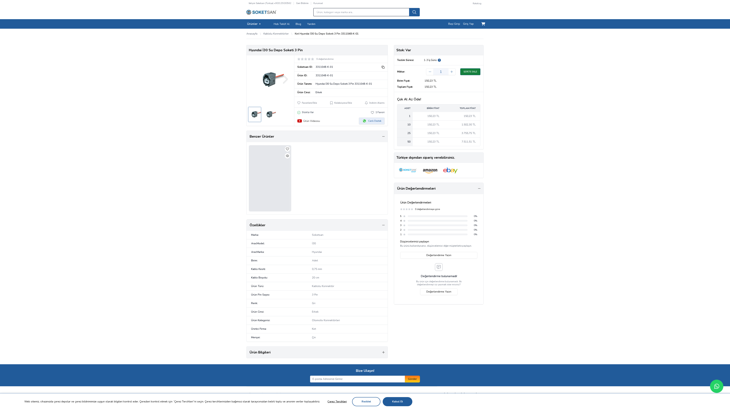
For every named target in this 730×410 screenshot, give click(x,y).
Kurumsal (318, 3)
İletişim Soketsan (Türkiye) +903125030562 (270, 3)
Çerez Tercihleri (337, 401)
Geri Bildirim (302, 3)
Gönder (412, 379)
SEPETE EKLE (470, 71)
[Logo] (261, 13)
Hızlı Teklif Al (282, 24)
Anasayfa (251, 33)
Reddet (366, 401)
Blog (298, 24)
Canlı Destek (374, 120)
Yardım (311, 24)
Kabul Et (397, 401)
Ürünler (252, 24)
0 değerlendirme (324, 59)
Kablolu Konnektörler (276, 33)
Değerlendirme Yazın (438, 255)
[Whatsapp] (716, 386)
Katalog (477, 3)
